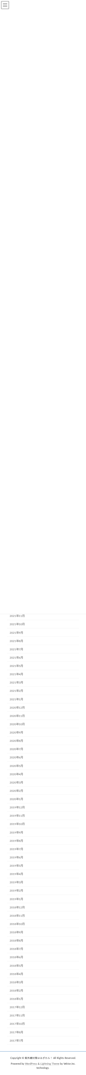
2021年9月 (16, 632)
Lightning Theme (49, 1064)
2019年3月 (16, 882)
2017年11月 (17, 1015)
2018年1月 (16, 999)
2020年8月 (16, 741)
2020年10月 (17, 724)
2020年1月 (16, 799)
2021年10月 (17, 624)
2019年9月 (16, 832)
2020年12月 (17, 707)
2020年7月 (16, 749)
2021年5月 (16, 666)
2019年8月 (16, 840)
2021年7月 (16, 649)
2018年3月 (16, 982)
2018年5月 (16, 965)
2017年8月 (16, 1032)
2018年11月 (17, 915)
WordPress (31, 1064)
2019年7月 (16, 849)
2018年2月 (16, 990)
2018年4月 (16, 974)
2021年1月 (16, 699)
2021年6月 (16, 657)
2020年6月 (16, 757)
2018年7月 (16, 949)
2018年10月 (17, 924)
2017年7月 (16, 1040)
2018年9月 (16, 932)
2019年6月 (16, 857)
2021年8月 (16, 641)
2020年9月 (16, 732)
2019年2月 (16, 890)
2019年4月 (16, 874)
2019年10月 (17, 824)
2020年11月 (17, 716)
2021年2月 (16, 691)
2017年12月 (17, 1007)
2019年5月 (16, 866)
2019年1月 (16, 899)
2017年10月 (17, 1024)
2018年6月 (16, 957)
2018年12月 (17, 907)
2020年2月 (16, 790)
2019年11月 (17, 816)
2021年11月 (17, 616)
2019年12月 (17, 807)
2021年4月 (16, 674)
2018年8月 (16, 941)
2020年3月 (16, 782)
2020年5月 (16, 766)
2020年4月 (16, 774)
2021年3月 (16, 682)
